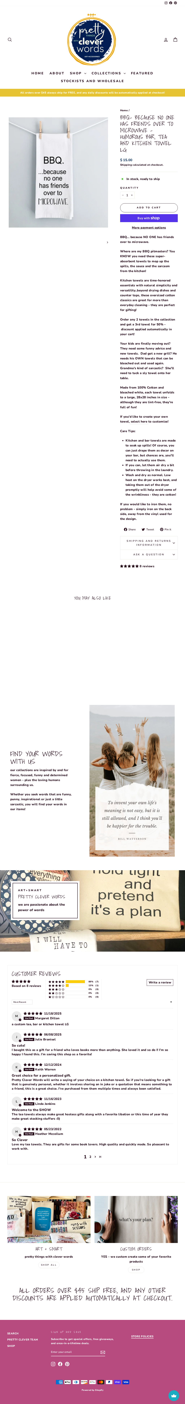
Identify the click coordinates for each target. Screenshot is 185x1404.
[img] (33, 1013)
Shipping (126, 165)
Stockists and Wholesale (92, 81)
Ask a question (148, 554)
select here (139, 421)
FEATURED (142, 73)
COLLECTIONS (107, 73)
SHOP (76, 73)
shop (136, 1269)
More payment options (149, 228)
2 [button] (90, 1157)
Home (124, 110)
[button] (130, 566)
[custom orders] (136, 1219)
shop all (49, 1264)
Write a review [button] (160, 982)
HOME (37, 73)
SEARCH (13, 1333)
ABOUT (57, 73)
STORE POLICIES (142, 1336)
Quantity (129, 188)
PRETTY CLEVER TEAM (22, 1339)
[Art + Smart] (49, 1219)
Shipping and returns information (149, 543)
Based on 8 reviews (26, 986)
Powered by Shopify (93, 1390)
